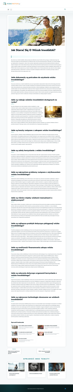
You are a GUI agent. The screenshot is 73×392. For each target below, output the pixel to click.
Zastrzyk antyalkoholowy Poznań (35, 373)
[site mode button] (11, 9)
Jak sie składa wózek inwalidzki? (25, 325)
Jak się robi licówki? (48, 332)
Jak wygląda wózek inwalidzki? (50, 325)
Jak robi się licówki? (23, 338)
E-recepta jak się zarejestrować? (25, 332)
